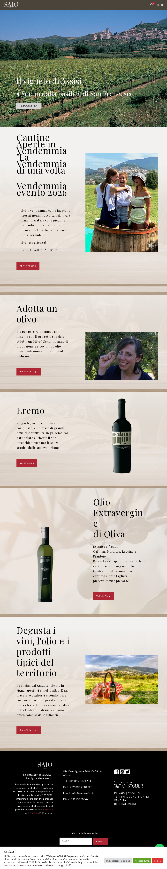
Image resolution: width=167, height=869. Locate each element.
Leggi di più (64, 865)
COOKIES (134, 793)
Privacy (49, 809)
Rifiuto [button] (157, 861)
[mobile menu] (135, 5)
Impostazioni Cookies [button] (118, 861)
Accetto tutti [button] (142, 861)
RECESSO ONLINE (125, 803)
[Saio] (11, 5)
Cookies (34, 813)
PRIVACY (120, 793)
